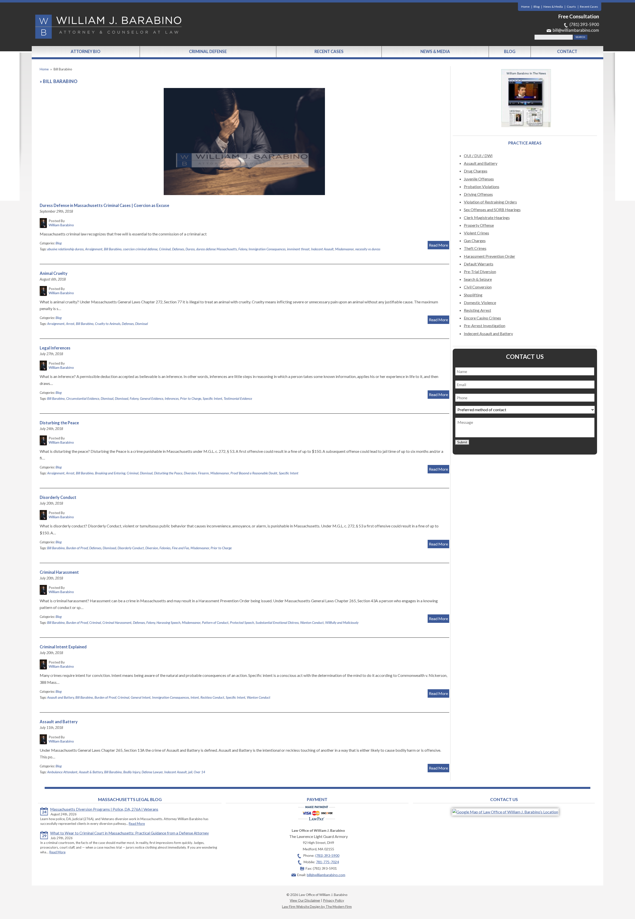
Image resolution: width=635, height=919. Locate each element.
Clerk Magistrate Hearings (487, 217)
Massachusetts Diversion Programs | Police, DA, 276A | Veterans (104, 809)
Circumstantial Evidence (82, 399)
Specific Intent (212, 399)
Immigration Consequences (267, 249)
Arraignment (93, 249)
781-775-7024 (327, 862)
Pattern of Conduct (215, 623)
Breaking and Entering (110, 473)
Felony (242, 249)
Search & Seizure (478, 279)
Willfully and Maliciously (341, 623)
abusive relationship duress (65, 249)
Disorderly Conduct (58, 497)
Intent (194, 697)
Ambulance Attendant (62, 772)
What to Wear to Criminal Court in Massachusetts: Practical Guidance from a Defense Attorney (129, 833)
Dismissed (121, 399)
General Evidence (151, 399)
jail (190, 772)
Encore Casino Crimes (482, 318)
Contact (567, 51)
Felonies (164, 548)
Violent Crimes (476, 232)
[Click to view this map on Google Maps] (505, 811)
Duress (190, 249)
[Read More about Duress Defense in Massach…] (244, 141)
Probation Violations (481, 186)
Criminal (165, 249)
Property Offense (479, 225)
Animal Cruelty (53, 273)
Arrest (70, 324)
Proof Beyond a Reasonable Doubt (253, 473)
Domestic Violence (480, 302)
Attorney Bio (85, 51)
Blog (537, 6)
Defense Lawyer (152, 772)
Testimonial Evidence (238, 399)
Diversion (190, 473)
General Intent (141, 697)
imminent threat (298, 249)
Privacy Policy (333, 900)
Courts (571, 6)
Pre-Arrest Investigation (484, 325)
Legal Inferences (55, 347)
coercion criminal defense (140, 249)
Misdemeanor (344, 249)
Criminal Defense (208, 51)
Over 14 (199, 772)
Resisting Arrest (477, 310)
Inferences (172, 399)
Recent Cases (589, 6)
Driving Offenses (478, 194)
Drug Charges (475, 171)
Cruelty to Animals (107, 324)
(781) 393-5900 (584, 24)
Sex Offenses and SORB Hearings (492, 209)
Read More (438, 245)
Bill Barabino (113, 249)
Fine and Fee (180, 548)
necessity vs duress (367, 249)
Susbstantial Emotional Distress (277, 623)
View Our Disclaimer (305, 900)
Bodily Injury (131, 772)
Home (525, 6)
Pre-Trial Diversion (480, 271)
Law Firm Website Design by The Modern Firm (317, 906)
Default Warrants (478, 263)
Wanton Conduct (312, 623)
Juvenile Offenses (479, 178)
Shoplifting (473, 294)
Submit (462, 442)
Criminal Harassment (59, 572)
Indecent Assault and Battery (488, 333)
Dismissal (141, 324)
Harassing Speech (168, 623)
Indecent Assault (322, 249)
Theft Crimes (475, 248)
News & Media (553, 6)
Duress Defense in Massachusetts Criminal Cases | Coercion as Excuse (104, 205)
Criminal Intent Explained (63, 646)
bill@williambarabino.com (576, 30)
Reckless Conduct (212, 697)
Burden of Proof (77, 548)
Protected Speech (242, 623)
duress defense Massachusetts (216, 249)
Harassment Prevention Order (489, 256)
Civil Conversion (478, 287)
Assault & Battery (91, 772)
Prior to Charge (190, 399)
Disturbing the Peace (59, 422)
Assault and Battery (60, 697)
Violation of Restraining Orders (490, 202)
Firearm (203, 473)
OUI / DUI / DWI (478, 155)
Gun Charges (475, 240)
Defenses (178, 249)
